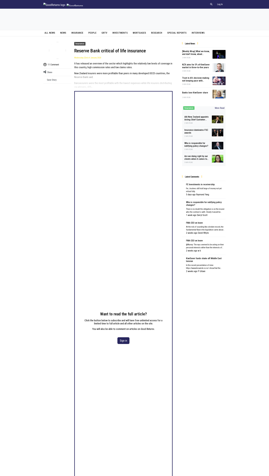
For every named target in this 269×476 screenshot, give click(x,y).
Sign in (123, 340)
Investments (120, 33)
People (92, 33)
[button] (211, 4)
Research (156, 33)
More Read (219, 108)
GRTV (104, 33)
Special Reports (177, 33)
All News (50, 33)
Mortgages (139, 33)
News (63, 33)
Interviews (198, 33)
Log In (220, 4)
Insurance (77, 33)
